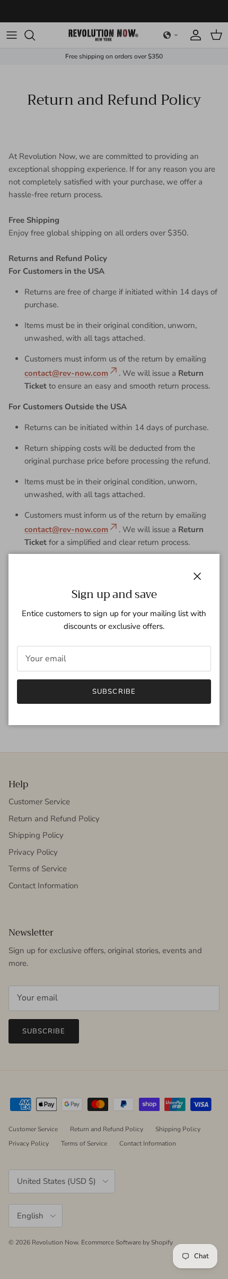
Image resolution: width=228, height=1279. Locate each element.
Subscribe (113, 691)
